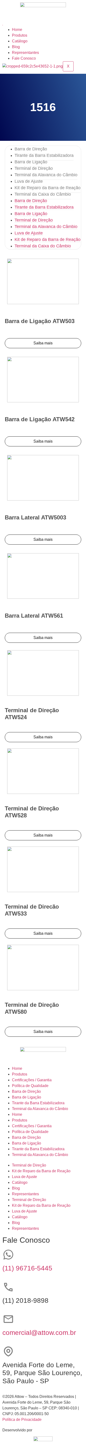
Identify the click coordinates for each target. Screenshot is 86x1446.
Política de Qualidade (30, 1086)
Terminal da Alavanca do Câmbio (46, 174)
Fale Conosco (24, 58)
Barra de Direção (31, 149)
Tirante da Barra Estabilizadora (44, 155)
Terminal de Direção (34, 168)
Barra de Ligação (31, 161)
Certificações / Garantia (32, 1080)
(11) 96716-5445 (27, 1268)
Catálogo (19, 41)
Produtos (19, 35)
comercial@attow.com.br (39, 1332)
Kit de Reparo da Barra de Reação (48, 187)
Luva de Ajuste (29, 181)
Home (17, 30)
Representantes (25, 53)
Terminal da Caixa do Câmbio (43, 194)
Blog (16, 47)
